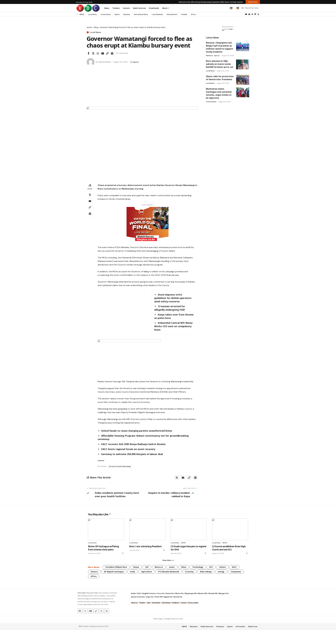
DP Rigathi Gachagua (114, 571)
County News (106, 14)
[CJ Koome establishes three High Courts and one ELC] (230, 529)
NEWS (81, 14)
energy (221, 571)
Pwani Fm (170, 593)
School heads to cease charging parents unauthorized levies (136, 430)
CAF (147, 567)
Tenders (142, 603)
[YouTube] (246, 14)
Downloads (156, 603)
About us (134, 603)
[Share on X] (93, 53)
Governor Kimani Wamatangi (120, 466)
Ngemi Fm (168, 597)
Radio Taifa (136, 593)
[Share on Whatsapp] (98, 53)
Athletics (209, 56)
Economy (189, 571)
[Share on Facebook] (88, 53)
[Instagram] (101, 611)
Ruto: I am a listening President (145, 546)
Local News (92, 14)
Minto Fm (179, 593)
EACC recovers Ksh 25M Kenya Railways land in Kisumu (133, 444)
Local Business (157, 14)
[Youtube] (90, 611)
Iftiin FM (158, 597)
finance (94, 571)
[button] (225, 8)
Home (89, 27)
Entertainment (172, 14)
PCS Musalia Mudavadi (168, 571)
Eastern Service (138, 597)
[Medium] (252, 14)
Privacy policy (193, 603)
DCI (211, 567)
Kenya (136, 567)
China (183, 567)
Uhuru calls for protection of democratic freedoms (219, 78)
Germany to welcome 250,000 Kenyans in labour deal (132, 454)
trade (132, 571)
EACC (234, 567)
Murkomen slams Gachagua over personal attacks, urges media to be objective (219, 93)
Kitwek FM (212, 593)
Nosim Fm (177, 597)
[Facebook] (79, 611)
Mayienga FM (190, 593)
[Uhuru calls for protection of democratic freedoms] (242, 80)
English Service (149, 593)
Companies (236, 571)
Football (184, 14)
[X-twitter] (85, 611)
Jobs (148, 603)
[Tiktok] (96, 611)
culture (222, 567)
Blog (96, 27)
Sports (117, 14)
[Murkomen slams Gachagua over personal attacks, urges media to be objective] (242, 92)
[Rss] (258, 14)
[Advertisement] (142, 87)
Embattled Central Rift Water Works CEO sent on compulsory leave (173, 326)
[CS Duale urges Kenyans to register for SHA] (189, 529)
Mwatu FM (202, 593)
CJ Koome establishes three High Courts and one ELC (229, 548)
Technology (197, 567)
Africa (193, 14)
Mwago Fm (223, 593)
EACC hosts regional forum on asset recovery (128, 449)
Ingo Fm (149, 597)
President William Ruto (116, 567)
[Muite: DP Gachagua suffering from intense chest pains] (106, 529)
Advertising (166, 603)
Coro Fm (160, 593)
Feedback (175, 603)
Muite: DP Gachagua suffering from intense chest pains (103, 548)
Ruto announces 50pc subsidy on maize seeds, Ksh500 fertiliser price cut (219, 64)
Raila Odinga (206, 571)
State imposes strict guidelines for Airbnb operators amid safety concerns (172, 298)
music (172, 567)
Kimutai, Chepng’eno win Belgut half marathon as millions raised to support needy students (219, 47)
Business (126, 14)
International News (141, 14)
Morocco (159, 567)
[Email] (102, 53)
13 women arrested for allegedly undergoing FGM (169, 308)
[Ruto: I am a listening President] (147, 529)
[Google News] (249, 14)
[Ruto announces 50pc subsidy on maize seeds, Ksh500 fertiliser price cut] (242, 64)
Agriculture (146, 571)
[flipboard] (255, 14)
